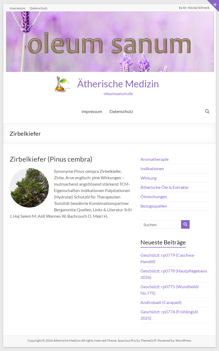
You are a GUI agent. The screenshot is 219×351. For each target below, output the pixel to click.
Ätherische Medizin (118, 83)
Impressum (17, 8)
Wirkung (148, 177)
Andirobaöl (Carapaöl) (161, 302)
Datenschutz (39, 8)
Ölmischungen (153, 196)
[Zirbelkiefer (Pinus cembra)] (29, 171)
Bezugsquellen (153, 205)
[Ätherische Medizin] (109, 15)
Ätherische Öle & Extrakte (164, 187)
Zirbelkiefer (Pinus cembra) (51, 159)
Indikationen (152, 168)
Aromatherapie (154, 159)
